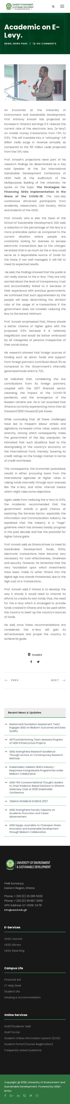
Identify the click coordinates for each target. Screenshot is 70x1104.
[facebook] (5, 1095)
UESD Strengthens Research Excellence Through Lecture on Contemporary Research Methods (36, 755)
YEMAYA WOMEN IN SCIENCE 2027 (28, 801)
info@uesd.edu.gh (15, 910)
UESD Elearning (14, 951)
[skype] (24, 1095)
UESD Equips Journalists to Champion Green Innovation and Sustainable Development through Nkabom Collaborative (35, 829)
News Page (20, 43)
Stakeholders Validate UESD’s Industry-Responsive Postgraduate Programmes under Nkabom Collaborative (36, 770)
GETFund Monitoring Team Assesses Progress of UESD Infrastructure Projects (36, 741)
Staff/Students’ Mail (17, 1026)
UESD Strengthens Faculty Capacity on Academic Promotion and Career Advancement (32, 813)
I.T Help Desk (12, 986)
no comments (46, 43)
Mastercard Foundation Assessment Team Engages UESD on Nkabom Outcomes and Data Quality (37, 728)
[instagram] (37, 1095)
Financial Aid (12, 980)
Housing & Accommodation (22, 997)
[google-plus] (12, 1095)
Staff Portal (12, 1032)
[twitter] (30, 1095)
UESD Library (12, 945)
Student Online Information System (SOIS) (32, 1038)
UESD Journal (13, 939)
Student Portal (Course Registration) (28, 1044)
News (8, 43)
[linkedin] (18, 1095)
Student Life (12, 991)
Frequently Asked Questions (22, 1050)
